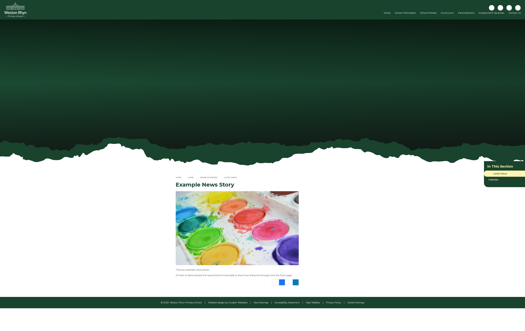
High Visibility (313, 302)
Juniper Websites (238, 302)
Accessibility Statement (287, 302)
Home (178, 177)
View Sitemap (261, 302)
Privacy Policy (333, 302)
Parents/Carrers (208, 177)
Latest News (230, 177)
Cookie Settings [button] (355, 302)
